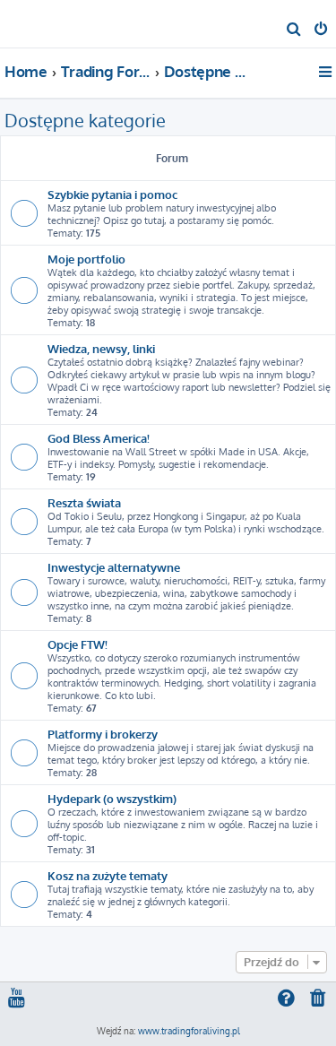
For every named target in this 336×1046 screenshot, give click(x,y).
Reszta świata (84, 502)
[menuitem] (294, 30)
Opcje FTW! (77, 644)
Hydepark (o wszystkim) (112, 798)
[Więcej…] (326, 72)
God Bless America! (98, 437)
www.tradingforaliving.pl (189, 1030)
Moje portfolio (86, 258)
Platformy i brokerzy (102, 733)
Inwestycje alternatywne (113, 567)
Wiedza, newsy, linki (101, 348)
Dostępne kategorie (85, 120)
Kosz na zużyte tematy (107, 875)
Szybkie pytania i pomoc (112, 194)
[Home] (43, 22)
